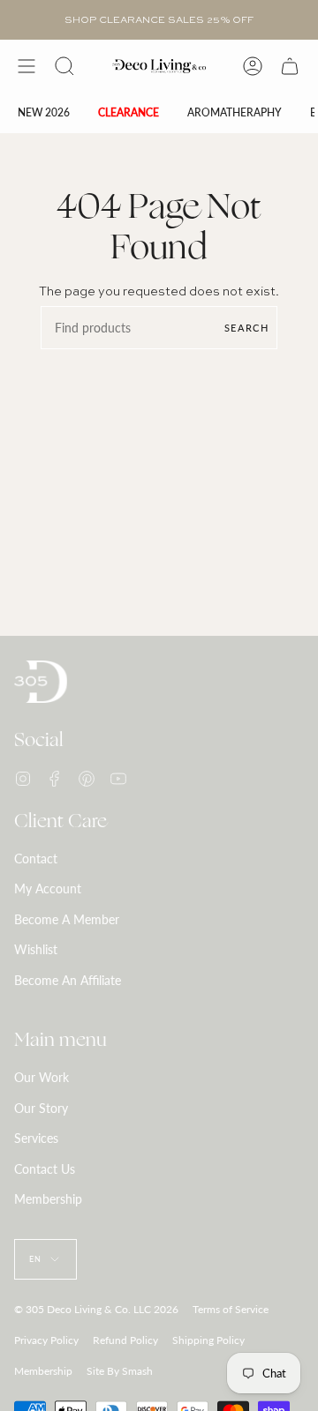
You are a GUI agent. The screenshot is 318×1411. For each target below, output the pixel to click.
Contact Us (44, 1168)
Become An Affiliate (67, 980)
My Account (47, 888)
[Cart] (289, 66)
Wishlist (35, 949)
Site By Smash (120, 1370)
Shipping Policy (208, 1340)
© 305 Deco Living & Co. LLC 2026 (96, 1309)
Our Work (41, 1077)
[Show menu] (26, 66)
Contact (35, 858)
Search (246, 327)
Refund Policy (125, 1340)
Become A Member (66, 919)
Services (36, 1138)
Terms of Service (231, 1309)
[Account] (252, 66)
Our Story (41, 1108)
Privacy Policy (46, 1340)
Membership (48, 1198)
